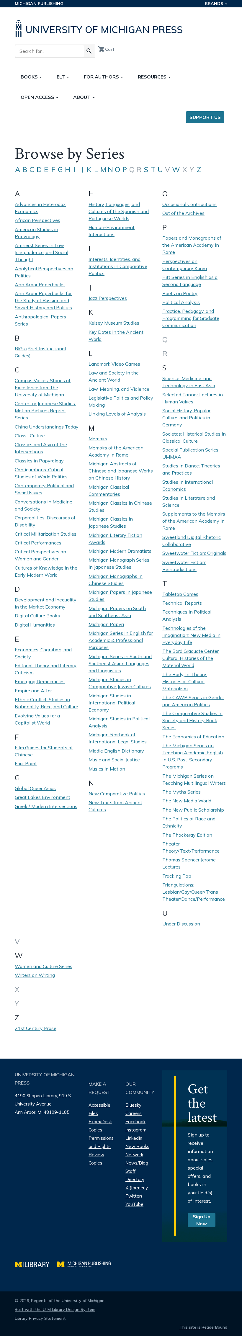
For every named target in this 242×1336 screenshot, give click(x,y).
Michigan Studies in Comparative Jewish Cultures (120, 682)
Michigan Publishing (39, 3)
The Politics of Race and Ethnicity (188, 822)
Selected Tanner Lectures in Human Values (192, 398)
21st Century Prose (35, 1028)
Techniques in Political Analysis (186, 615)
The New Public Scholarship (193, 810)
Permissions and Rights (101, 1142)
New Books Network (137, 1150)
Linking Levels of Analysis (117, 414)
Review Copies (96, 1159)
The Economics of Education (193, 737)
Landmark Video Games (114, 364)
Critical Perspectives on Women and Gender (40, 555)
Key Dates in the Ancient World (116, 335)
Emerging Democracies (40, 681)
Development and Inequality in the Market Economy (45, 603)
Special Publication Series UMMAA (190, 453)
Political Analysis (181, 302)
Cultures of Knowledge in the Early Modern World (46, 571)
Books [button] (30, 77)
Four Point (26, 763)
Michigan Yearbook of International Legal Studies (118, 738)
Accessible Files (99, 1109)
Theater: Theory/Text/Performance (191, 847)
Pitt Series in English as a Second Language (190, 280)
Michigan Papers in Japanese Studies (120, 595)
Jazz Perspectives (108, 298)
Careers (133, 1113)
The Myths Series (181, 792)
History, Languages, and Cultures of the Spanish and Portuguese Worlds (119, 211)
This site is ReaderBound (203, 1327)
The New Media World (186, 801)
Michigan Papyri (106, 624)
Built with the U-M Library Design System (55, 1309)
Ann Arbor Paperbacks (40, 284)
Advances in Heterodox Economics (40, 207)
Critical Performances (38, 543)
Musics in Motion (107, 769)
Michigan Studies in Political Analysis (119, 722)
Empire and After (33, 691)
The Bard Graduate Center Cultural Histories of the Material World (190, 658)
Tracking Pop (176, 876)
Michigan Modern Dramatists (120, 551)
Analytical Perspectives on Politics (44, 272)
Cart (106, 49)
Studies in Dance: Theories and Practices (191, 469)
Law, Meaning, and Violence (119, 389)
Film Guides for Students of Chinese (44, 751)
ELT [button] (61, 77)
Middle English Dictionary (116, 751)
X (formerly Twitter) (136, 1192)
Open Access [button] (38, 97)
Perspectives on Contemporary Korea (184, 264)
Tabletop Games (180, 594)
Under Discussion (181, 924)
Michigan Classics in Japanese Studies (111, 522)
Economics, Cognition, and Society (43, 653)
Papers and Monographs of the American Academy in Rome (191, 245)
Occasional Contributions (189, 204)
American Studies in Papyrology (36, 232)
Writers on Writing (35, 975)
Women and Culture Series (43, 966)
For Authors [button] (102, 77)
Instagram (135, 1130)
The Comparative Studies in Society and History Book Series (192, 720)
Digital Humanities (35, 625)
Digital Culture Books (37, 616)
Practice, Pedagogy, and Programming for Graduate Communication (190, 318)
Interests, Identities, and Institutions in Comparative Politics (118, 266)
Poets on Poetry (179, 293)
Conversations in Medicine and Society (43, 505)
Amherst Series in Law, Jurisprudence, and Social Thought (41, 252)
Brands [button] (214, 3)
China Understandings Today (47, 427)
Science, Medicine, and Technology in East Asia (188, 381)
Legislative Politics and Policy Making (121, 401)
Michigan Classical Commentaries (109, 490)
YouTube (134, 1204)
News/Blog (136, 1163)
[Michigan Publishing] (87, 1263)
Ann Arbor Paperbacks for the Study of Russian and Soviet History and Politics (43, 300)
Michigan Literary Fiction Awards (115, 538)
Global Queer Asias (35, 788)
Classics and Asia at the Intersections (41, 447)
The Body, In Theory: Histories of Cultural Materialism (184, 681)
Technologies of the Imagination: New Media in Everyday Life (191, 635)
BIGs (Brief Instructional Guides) (40, 352)
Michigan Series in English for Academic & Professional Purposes (121, 640)
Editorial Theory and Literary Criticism (45, 669)
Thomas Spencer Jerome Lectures (189, 863)
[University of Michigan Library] (36, 1263)
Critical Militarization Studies (45, 534)
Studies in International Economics (187, 485)
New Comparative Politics (117, 794)
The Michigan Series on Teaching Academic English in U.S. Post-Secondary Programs (192, 756)
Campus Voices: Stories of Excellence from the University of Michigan (43, 387)
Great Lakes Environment (42, 797)
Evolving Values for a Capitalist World (37, 719)
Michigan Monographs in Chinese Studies (116, 579)
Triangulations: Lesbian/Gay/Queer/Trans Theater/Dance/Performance (193, 892)
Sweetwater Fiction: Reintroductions (184, 565)
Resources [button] (153, 77)
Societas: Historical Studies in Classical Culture (194, 437)
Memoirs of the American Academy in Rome (116, 451)
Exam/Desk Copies (100, 1126)
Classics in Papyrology (39, 461)
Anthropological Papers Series (40, 320)
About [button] (82, 97)
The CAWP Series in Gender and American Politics (193, 700)
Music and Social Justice (114, 760)
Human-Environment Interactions (112, 230)
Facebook (135, 1121)
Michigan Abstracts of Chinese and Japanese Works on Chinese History (121, 471)
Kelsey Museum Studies (114, 323)
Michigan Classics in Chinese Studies (120, 506)
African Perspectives (37, 220)
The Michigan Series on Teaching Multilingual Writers (194, 779)
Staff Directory (134, 1175)
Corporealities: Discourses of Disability (45, 521)
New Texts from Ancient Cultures (115, 805)
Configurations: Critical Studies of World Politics (41, 473)
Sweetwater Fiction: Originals (194, 553)
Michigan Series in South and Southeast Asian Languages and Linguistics (120, 663)
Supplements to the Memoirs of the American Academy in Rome (193, 521)
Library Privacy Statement (40, 1318)
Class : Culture (30, 436)
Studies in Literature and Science (188, 501)
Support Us (205, 117)
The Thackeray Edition (187, 835)
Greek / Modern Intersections (46, 806)
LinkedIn (133, 1138)
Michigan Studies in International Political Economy (112, 703)
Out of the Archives (183, 213)
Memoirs (98, 438)
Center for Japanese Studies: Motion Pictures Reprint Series (45, 410)
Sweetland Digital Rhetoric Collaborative (191, 540)
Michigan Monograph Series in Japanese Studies (119, 563)
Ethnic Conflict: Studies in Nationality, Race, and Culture (46, 702)
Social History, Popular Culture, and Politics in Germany (186, 418)
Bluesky (133, 1105)
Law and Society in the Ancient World (114, 376)
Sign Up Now (201, 1220)
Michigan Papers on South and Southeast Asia (117, 611)
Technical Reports (182, 603)
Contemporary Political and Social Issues (44, 489)
